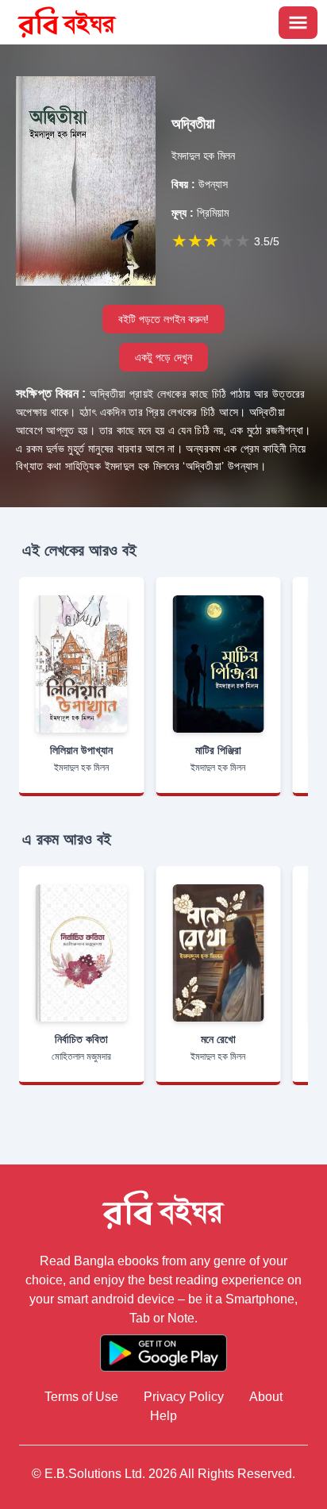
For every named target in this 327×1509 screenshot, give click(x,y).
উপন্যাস (199, 184)
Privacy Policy (184, 1396)
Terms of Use (81, 1396)
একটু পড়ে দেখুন (163, 357)
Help (163, 1415)
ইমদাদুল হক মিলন (203, 155)
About (266, 1396)
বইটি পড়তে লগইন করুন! (163, 319)
